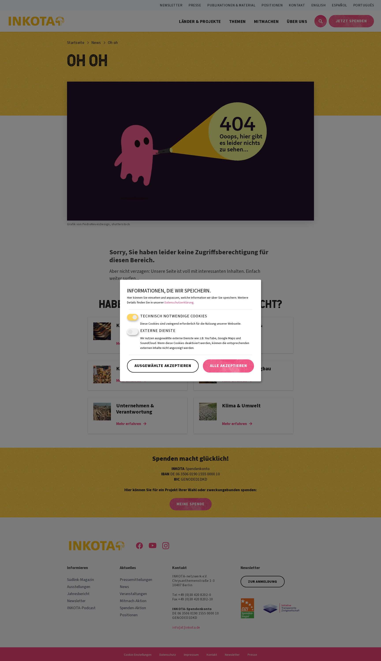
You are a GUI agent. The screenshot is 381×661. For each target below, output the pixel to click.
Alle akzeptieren (228, 366)
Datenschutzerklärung (179, 303)
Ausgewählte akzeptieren (162, 366)
